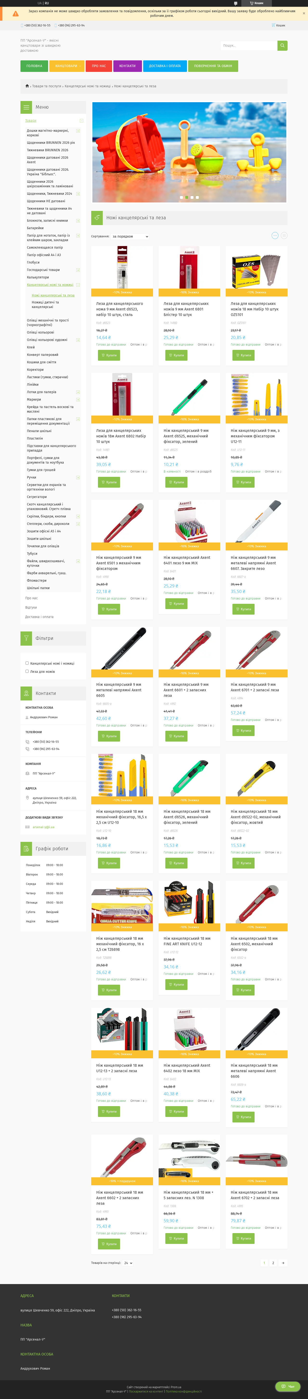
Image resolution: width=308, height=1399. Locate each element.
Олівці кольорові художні (47, 340)
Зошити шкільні (39, 539)
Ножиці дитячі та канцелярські (45, 305)
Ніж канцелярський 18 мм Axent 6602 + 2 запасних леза (119, 1198)
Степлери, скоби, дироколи (48, 524)
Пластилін (35, 438)
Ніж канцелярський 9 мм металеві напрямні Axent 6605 (118, 690)
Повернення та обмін (213, 66)
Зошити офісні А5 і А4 (44, 531)
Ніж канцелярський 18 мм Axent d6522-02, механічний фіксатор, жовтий (256, 817)
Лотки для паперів (41, 392)
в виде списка (284, 236)
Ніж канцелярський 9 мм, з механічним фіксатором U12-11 (255, 436)
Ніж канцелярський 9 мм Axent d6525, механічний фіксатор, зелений (186, 436)
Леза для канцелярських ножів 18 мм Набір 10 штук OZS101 (254, 309)
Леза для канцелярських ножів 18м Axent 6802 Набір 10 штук (121, 436)
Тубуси (32, 553)
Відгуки (31, 607)
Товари (30, 120)
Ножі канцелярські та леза (53, 295)
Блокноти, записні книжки (47, 220)
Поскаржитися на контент (146, 1391)
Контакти (127, 66)
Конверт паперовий (42, 355)
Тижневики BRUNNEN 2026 (47, 150)
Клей (31, 347)
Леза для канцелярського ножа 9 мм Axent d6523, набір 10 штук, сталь (119, 309)
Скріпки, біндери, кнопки (46, 516)
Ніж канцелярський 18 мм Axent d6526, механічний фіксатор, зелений (187, 817)
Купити (111, 355)
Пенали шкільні (39, 431)
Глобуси (33, 262)
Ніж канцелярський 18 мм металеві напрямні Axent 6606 (254, 1071)
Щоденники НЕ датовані (46, 201)
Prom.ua (176, 1387)
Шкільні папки (38, 588)
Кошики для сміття (41, 362)
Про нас (99, 66)
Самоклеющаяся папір (45, 247)
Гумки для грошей (41, 470)
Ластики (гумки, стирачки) (47, 377)
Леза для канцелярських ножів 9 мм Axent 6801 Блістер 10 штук (186, 309)
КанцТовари (66, 66)
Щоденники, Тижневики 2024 (49, 193)
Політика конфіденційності (184, 1391)
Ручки (31, 477)
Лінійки (32, 384)
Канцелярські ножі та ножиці (88, 86)
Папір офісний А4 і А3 (44, 255)
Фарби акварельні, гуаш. (46, 573)
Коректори (35, 370)
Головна (34, 66)
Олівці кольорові (40, 332)
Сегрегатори (37, 497)
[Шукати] (282, 46)
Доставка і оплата (165, 66)
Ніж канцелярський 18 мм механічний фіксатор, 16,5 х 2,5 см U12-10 (121, 817)
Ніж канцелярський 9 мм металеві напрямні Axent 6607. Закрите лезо (253, 563)
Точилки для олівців (43, 546)
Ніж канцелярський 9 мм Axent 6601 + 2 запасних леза (186, 690)
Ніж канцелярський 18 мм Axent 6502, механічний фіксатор (254, 944)
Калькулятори (38, 277)
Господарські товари (43, 270)
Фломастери (36, 580)
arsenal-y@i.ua (43, 827)
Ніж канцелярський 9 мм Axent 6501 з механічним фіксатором (118, 563)
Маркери (34, 399)
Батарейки (35, 228)
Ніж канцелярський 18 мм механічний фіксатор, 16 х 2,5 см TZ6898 (120, 944)
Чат (292, 1386)
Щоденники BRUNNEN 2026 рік (51, 143)
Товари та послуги (46, 86)
